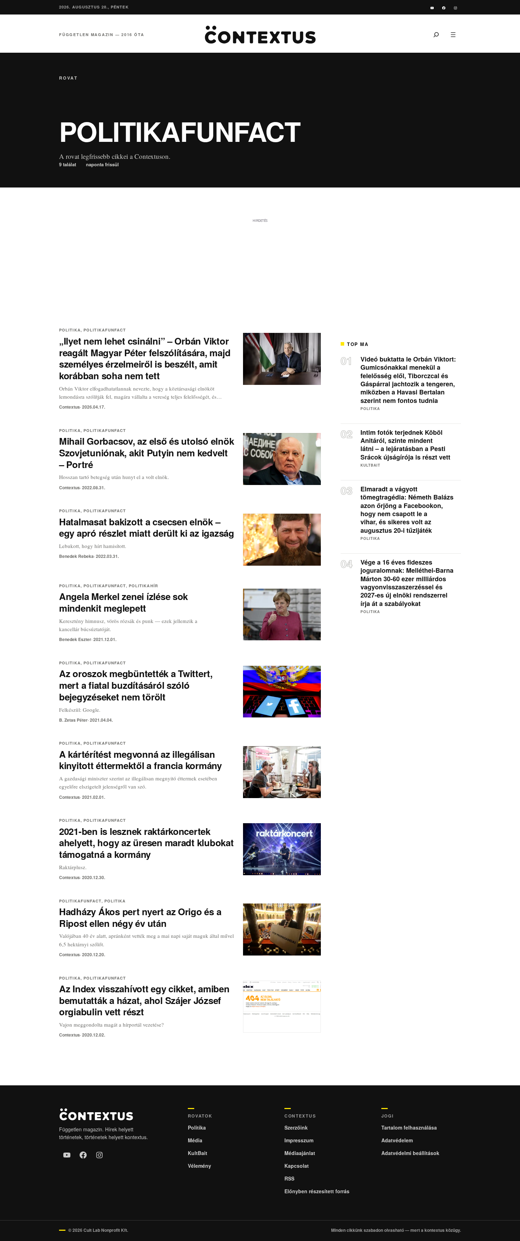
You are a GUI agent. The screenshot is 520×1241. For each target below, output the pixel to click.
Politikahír (143, 585)
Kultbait (370, 465)
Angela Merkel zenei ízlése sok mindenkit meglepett (123, 602)
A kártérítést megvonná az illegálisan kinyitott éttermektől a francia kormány (140, 760)
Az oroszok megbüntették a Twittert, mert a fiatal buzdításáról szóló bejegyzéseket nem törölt (136, 685)
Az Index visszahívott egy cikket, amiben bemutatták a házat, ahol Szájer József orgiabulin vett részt (144, 1000)
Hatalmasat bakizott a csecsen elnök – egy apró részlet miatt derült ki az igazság (146, 527)
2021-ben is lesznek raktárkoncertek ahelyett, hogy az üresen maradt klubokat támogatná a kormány (146, 843)
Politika (70, 330)
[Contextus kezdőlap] (260, 34)
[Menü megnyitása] (453, 34)
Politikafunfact (104, 330)
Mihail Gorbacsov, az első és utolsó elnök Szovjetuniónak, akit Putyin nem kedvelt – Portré (146, 452)
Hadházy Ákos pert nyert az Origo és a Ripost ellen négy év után (140, 917)
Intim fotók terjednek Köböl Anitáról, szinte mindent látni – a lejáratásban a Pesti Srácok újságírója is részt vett (405, 445)
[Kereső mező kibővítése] (436, 34)
